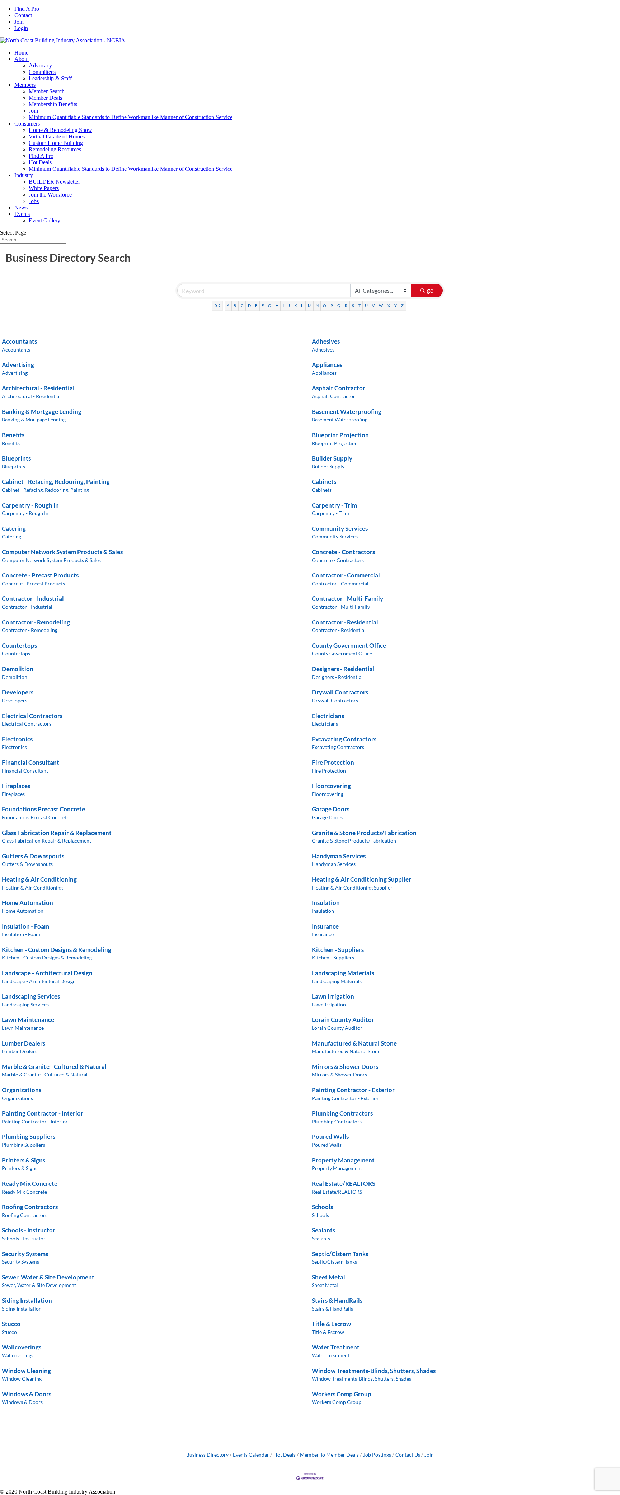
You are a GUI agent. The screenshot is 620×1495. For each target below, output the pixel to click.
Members (25, 85)
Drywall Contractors (340, 692)
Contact (23, 15)
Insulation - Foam (25, 926)
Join (19, 22)
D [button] (249, 305)
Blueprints (16, 458)
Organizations (21, 1090)
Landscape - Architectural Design (47, 973)
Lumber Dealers (23, 1043)
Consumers (27, 124)
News (21, 207)
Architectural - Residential (38, 388)
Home (21, 52)
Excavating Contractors (344, 739)
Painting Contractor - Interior (42, 1113)
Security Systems (25, 1254)
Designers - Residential (343, 669)
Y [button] (395, 305)
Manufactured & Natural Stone (354, 1043)
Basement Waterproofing (346, 411)
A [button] (228, 305)
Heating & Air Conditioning (39, 879)
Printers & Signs (23, 1160)
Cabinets (324, 481)
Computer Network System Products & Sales (62, 552)
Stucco (11, 1323)
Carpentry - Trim (334, 505)
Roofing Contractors (30, 1207)
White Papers (44, 188)
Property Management (343, 1160)
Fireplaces (16, 785)
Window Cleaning (26, 1370)
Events (22, 214)
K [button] (295, 305)
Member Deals (45, 98)
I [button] (283, 305)
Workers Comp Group (341, 1394)
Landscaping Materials (343, 973)
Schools (322, 1207)
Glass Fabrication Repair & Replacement (57, 832)
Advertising (18, 364)
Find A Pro (26, 9)
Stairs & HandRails (337, 1300)
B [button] (235, 305)
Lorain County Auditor (343, 1019)
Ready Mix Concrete (29, 1183)
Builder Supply (332, 458)
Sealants (323, 1230)
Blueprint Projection (340, 435)
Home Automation (27, 902)
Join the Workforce (50, 195)
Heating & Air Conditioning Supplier (361, 879)
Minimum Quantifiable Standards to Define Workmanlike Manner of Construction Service (130, 117)
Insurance (325, 926)
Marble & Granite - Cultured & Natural (54, 1066)
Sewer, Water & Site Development (48, 1277)
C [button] (242, 305)
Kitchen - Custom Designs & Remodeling (56, 949)
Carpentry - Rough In (30, 505)
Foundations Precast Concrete (43, 809)
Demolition (17, 669)
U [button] (366, 305)
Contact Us (407, 1455)
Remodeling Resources (55, 149)
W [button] (381, 305)
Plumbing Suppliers (28, 1136)
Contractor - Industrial (33, 598)
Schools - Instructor (28, 1230)
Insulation (326, 902)
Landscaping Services (31, 996)
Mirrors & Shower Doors (345, 1066)
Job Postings (377, 1455)
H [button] (277, 305)
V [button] (373, 305)
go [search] (430, 290)
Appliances (327, 364)
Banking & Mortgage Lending (41, 411)
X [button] (389, 305)
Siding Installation (27, 1300)
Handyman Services (339, 856)
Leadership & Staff (50, 78)
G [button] (269, 305)
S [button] (353, 305)
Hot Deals (40, 162)
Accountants (19, 341)
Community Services (340, 528)
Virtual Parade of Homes (57, 136)
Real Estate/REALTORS (343, 1183)
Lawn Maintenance (28, 1019)
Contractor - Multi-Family (347, 598)
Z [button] (402, 305)
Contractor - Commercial (346, 575)
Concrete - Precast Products (40, 575)
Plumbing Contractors (342, 1113)
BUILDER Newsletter (54, 182)
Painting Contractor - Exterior (353, 1090)
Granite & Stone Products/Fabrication (364, 832)
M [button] (309, 305)
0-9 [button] (217, 305)
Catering (14, 528)
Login (21, 28)
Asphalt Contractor (338, 388)
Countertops (19, 645)
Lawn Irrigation (333, 996)
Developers (17, 692)
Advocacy (40, 65)
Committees (42, 72)
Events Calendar (251, 1455)
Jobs (34, 201)
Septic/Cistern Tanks (340, 1254)
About (21, 59)
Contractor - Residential (345, 622)
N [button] (317, 305)
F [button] (263, 305)
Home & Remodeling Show (60, 130)
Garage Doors (330, 809)
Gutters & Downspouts (33, 856)
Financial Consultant (30, 762)
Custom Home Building (56, 143)
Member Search (47, 91)
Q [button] (338, 305)
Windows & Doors (26, 1394)
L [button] (302, 305)
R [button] (346, 305)
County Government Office (349, 645)
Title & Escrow (331, 1323)
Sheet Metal (328, 1277)
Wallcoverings (21, 1347)
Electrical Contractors (32, 716)
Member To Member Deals (329, 1455)
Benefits (13, 435)
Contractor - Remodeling (36, 622)
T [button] (359, 305)
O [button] (324, 305)
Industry (23, 175)
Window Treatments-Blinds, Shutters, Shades (374, 1370)
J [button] (289, 305)
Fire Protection (333, 762)
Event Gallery (44, 220)
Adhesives (326, 341)
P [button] (331, 305)
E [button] (256, 305)
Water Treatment (336, 1347)
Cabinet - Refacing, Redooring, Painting (56, 481)
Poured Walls (330, 1136)
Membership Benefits (53, 104)
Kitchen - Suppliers (338, 949)
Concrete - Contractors (343, 552)
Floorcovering (331, 785)
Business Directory (207, 1455)
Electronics (17, 739)
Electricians (328, 716)
